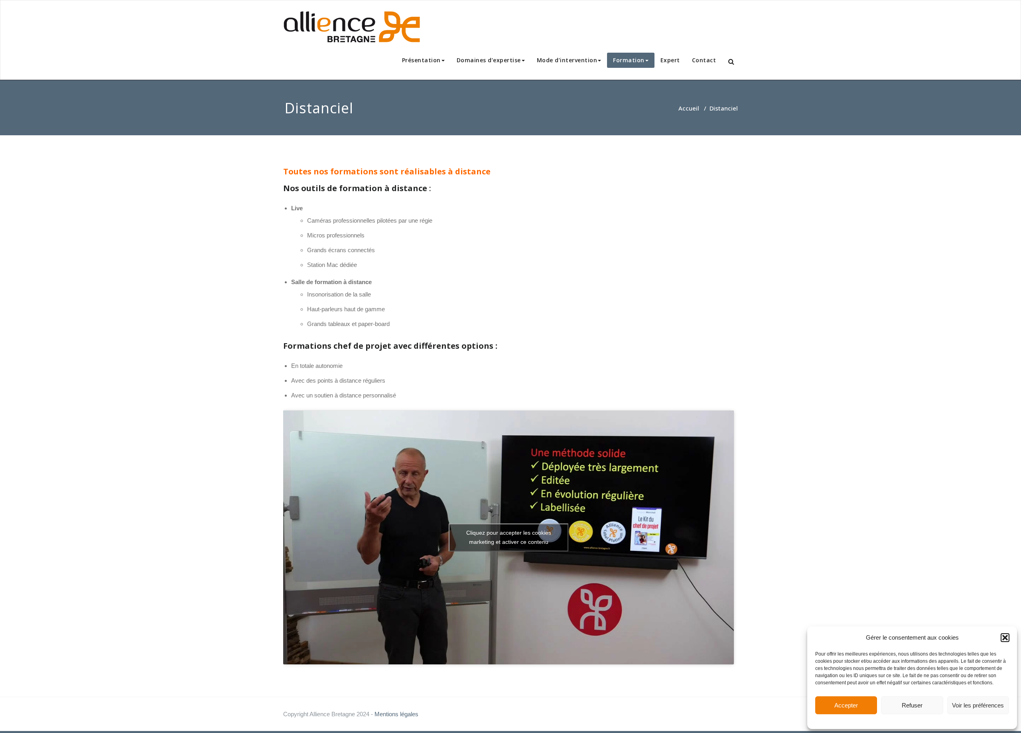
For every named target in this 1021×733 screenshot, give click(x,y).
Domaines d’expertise (489, 60)
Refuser (912, 705)
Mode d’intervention (567, 60)
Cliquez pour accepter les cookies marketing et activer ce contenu (508, 537)
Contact (704, 60)
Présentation (421, 60)
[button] (1005, 638)
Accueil (688, 108)
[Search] (731, 61)
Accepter (846, 705)
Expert (670, 60)
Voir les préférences (978, 705)
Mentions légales (396, 714)
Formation (629, 60)
